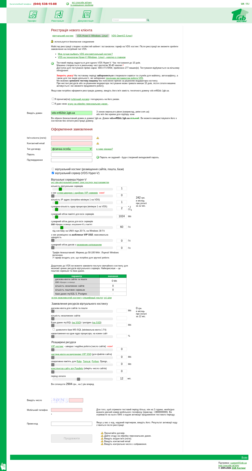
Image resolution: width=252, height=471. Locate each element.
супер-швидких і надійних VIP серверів (77, 193)
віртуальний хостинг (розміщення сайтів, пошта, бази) (89, 169)
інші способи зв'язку (228, 465)
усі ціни (108, 297)
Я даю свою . (82, 104)
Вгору (245, 457)
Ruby (79, 361)
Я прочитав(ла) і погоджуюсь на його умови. (87, 99)
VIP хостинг (57, 346)
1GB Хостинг (239, 468)
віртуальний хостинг (63, 35)
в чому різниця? (104, 149)
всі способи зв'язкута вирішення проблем (81, 3)
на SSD (76, 322)
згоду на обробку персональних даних (88, 104)
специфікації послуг (92, 297)
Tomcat (86, 361)
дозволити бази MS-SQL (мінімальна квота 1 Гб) (81, 329)
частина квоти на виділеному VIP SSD (71, 354)
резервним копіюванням (89, 244)
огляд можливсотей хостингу (66, 297)
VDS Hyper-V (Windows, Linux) (92, 35)
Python (95, 361)
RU (247, 4)
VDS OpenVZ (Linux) (121, 35)
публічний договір (80, 99)
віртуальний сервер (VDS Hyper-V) (77, 173)
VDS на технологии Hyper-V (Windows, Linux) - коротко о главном (91, 57)
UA (242, 4)
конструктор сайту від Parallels (67, 368)
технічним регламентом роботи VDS (124, 78)
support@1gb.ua (238, 463)
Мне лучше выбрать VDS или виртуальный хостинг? (85, 54)
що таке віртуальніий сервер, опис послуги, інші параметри (80, 182)
